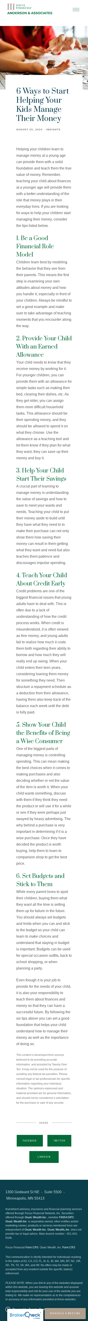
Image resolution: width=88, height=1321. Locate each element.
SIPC (71, 1217)
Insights (53, 129)
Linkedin (44, 1157)
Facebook (30, 1141)
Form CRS (31, 1247)
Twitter (59, 1141)
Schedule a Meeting (65, 1313)
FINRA (63, 1217)
